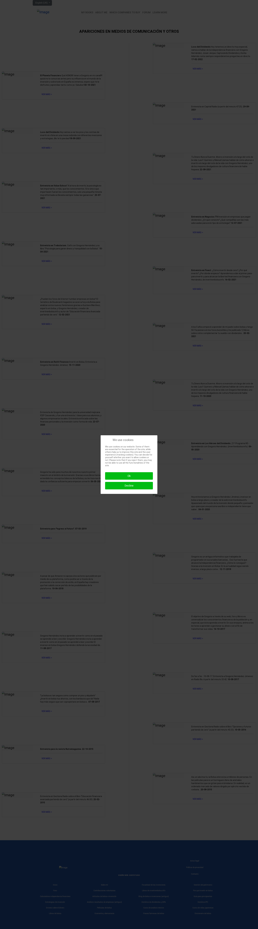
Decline (129, 485)
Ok (129, 475)
